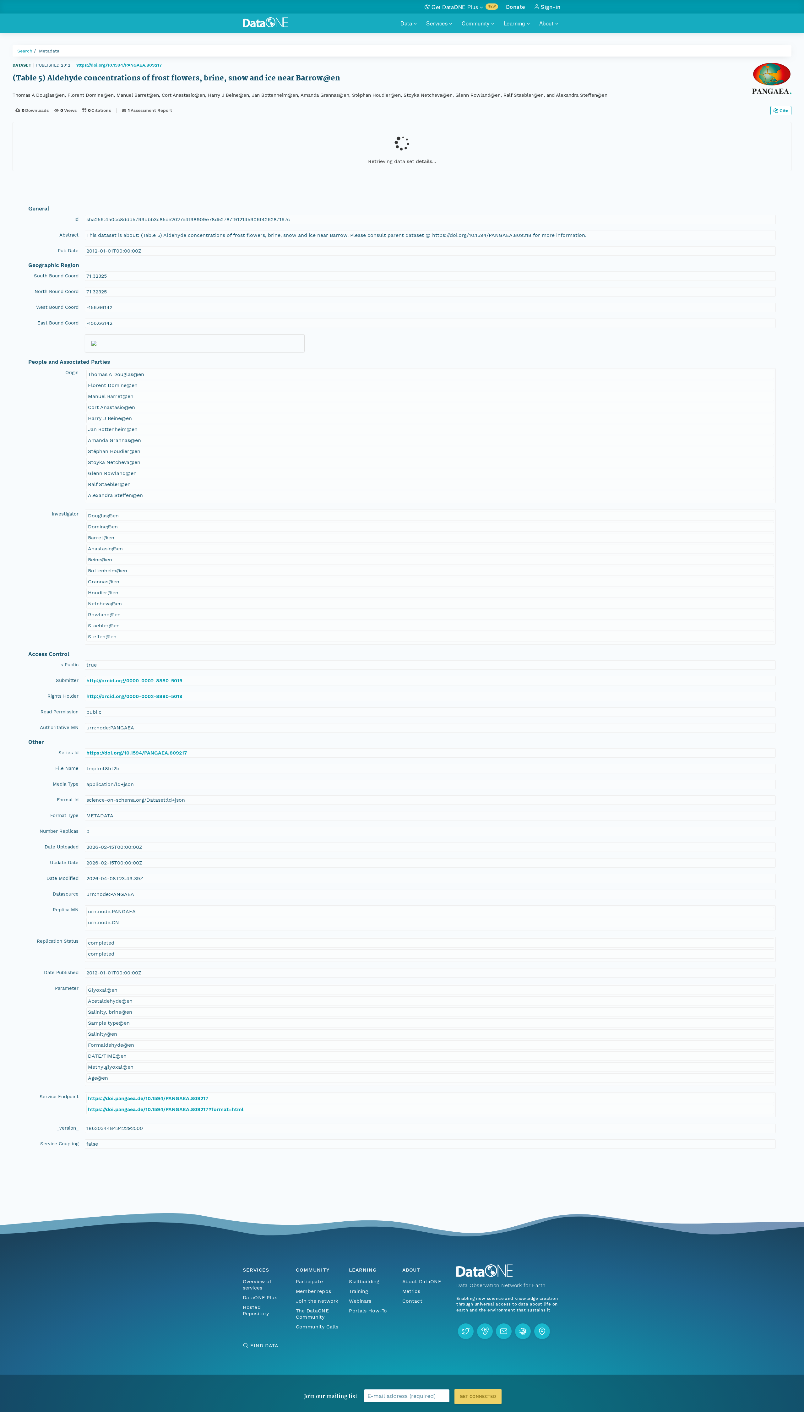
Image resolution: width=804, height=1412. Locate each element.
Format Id (68, 800)
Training (358, 1291)
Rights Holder (63, 696)
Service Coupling (59, 1144)
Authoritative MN (59, 727)
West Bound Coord (57, 307)
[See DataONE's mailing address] (542, 1331)
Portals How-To (368, 1311)
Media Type (66, 784)
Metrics (411, 1291)
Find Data (264, 1346)
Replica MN (66, 910)
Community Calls (317, 1327)
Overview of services (257, 1284)
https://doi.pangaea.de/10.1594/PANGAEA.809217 (148, 1098)
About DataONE (421, 1281)
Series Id (68, 752)
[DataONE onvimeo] (485, 1331)
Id (76, 219)
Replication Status (58, 941)
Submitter (67, 680)
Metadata (49, 50)
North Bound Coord (57, 291)
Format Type (64, 815)
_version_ (68, 1128)
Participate (309, 1281)
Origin (72, 372)
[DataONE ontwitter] (466, 1331)
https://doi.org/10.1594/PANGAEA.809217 (118, 65)
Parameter (67, 988)
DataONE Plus (260, 1297)
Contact (412, 1301)
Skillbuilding (364, 1281)
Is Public (69, 665)
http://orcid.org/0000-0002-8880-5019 (134, 681)
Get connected (478, 1396)
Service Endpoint (59, 1096)
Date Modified (62, 878)
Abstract (69, 235)
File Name (67, 768)
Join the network (317, 1301)
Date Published (61, 972)
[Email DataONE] (504, 1331)
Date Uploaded (62, 847)
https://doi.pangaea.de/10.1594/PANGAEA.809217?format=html (165, 1109)
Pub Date (68, 251)
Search (24, 50)
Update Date (64, 862)
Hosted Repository (256, 1310)
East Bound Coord (58, 323)
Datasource (66, 894)
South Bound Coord (56, 276)
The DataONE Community (312, 1314)
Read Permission (60, 712)
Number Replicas (59, 831)
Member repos (313, 1291)
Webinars (360, 1301)
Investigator (65, 514)
